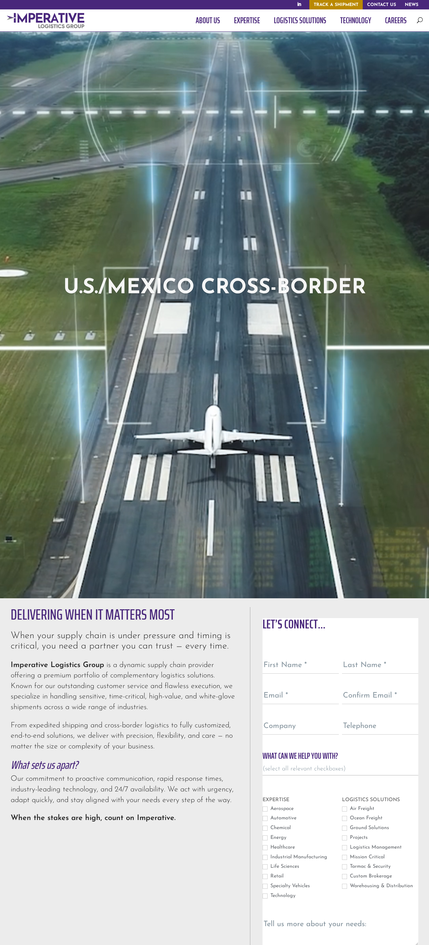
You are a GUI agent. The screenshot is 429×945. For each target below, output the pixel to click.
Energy (277, 837)
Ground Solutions (368, 827)
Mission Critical (366, 857)
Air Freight (361, 808)
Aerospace (281, 808)
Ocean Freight (365, 818)
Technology (282, 895)
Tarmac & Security (369, 866)
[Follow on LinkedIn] (299, 4)
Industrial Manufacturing (298, 857)
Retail (276, 876)
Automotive (282, 818)
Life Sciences (284, 866)
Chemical (280, 827)
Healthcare (282, 847)
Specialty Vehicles (289, 885)
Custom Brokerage (370, 876)
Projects (358, 837)
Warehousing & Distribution (380, 885)
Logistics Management (375, 847)
